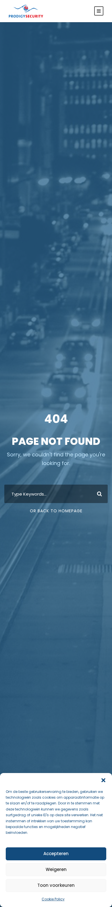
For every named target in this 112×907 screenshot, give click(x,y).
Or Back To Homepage (56, 511)
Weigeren (56, 869)
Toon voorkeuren (56, 885)
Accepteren (56, 854)
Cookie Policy (53, 899)
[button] (103, 780)
